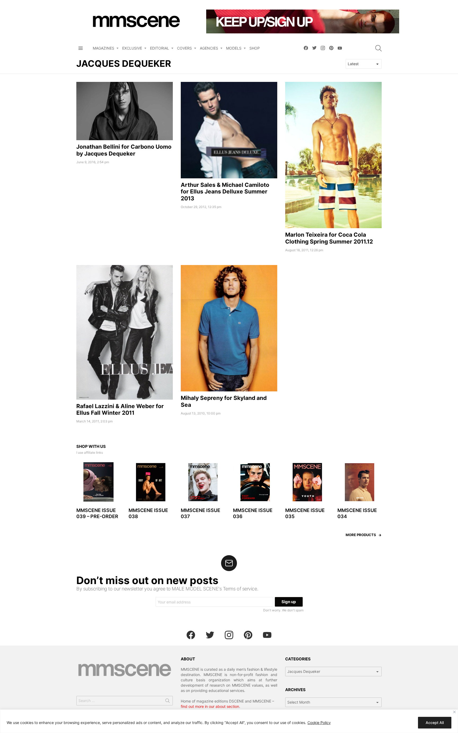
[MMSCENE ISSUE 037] (203, 482)
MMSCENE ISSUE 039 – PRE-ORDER (97, 513)
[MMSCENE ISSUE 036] (255, 482)
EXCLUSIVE (132, 48)
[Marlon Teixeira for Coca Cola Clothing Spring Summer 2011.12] (333, 155)
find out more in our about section (210, 706)
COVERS (184, 48)
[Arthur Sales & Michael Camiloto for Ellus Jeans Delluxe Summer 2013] (229, 130)
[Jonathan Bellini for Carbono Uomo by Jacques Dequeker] (124, 111)
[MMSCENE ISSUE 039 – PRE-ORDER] (98, 482)
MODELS (233, 48)
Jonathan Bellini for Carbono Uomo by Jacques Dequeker (123, 150)
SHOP (254, 48)
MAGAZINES (103, 48)
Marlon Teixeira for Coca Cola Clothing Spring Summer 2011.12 (329, 238)
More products (361, 535)
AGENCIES (209, 48)
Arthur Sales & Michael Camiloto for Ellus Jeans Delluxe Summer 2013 (225, 192)
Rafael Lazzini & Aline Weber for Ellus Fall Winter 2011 (120, 409)
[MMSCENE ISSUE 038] (151, 482)
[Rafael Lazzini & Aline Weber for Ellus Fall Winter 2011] (124, 332)
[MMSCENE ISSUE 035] (307, 482)
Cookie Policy (319, 722)
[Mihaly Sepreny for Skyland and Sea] (229, 328)
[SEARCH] (378, 48)
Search (167, 702)
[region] (229, 721)
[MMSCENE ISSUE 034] (359, 482)
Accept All (435, 722)
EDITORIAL (159, 48)
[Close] (454, 712)
